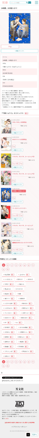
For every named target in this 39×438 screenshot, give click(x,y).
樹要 (19, 294)
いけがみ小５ (10, 308)
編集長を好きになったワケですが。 (22, 243)
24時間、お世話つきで (19, 191)
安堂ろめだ (26, 318)
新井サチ (20, 279)
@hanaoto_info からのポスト (12, 380)
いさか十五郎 (10, 303)
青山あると (8, 289)
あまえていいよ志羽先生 (19, 139)
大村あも (9, 332)
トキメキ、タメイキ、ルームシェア (22, 225)
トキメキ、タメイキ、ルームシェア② (23, 174)
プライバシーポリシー (20, 427)
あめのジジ (10, 318)
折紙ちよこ (23, 337)
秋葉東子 (22, 298)
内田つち (21, 284)
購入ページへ (20, 51)
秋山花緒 (9, 274)
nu (19, 322)
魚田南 (24, 342)
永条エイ (9, 356)
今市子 (9, 284)
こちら (6, 418)
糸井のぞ (30, 279)
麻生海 (8, 294)
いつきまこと (8, 279)
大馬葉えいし (25, 332)
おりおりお (19, 289)
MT (7, 322)
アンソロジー (10, 313)
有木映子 (9, 327)
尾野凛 (8, 337)
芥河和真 (23, 346)
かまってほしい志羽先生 (19, 122)
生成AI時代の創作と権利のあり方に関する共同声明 (19, 422)
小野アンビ (27, 313)
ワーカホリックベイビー (19, 208)
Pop (10, 46)
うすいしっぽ (10, 351)
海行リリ (9, 298)
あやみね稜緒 (25, 327)
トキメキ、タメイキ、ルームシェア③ (23, 156)
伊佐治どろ (27, 351)
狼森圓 (8, 346)
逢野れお (9, 342)
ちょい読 (15, 163)
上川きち (24, 274)
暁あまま (26, 303)
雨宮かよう (27, 308)
